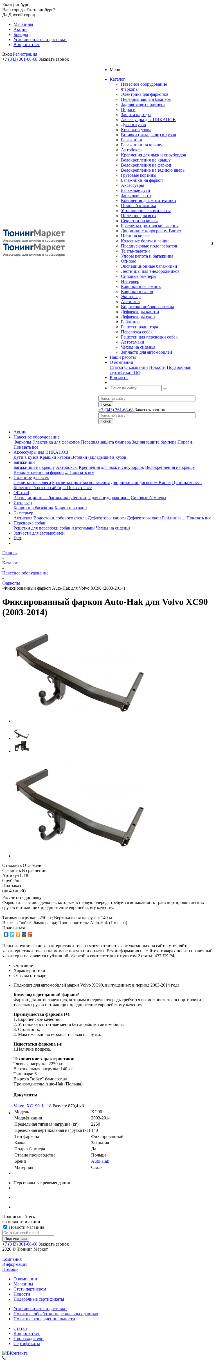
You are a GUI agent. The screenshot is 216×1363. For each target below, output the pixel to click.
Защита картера (136, 114)
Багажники (131, 139)
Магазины (23, 1284)
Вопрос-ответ (27, 1333)
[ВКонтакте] (6, 934)
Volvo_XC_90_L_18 (32, 1105)
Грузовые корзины (138, 175)
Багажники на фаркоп (142, 180)
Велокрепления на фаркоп (146, 165)
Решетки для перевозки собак (149, 337)
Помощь (10, 1269)
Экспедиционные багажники (149, 266)
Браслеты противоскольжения (150, 225)
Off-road (128, 261)
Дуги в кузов (133, 124)
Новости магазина (26, 1227)
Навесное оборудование (144, 84)
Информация (14, 1264)
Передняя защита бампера (146, 99)
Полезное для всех (138, 215)
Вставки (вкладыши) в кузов (148, 134)
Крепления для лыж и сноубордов (153, 155)
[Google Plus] (30, 934)
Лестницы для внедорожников (150, 271)
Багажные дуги (135, 190)
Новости (157, 367)
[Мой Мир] (24, 934)
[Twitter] (12, 934)
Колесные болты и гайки (145, 240)
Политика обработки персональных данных (56, 1313)
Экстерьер (131, 296)
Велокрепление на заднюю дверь (152, 170)
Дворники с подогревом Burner (151, 230)
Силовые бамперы (138, 276)
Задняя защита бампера (143, 104)
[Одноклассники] (18, 934)
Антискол (130, 301)
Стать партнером (30, 1289)
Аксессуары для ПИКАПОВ (148, 119)
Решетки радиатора (139, 326)
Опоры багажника (138, 205)
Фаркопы (130, 89)
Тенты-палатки (135, 251)
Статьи (116, 367)
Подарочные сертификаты (39, 1299)
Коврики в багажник (141, 286)
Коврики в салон (137, 291)
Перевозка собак (137, 332)
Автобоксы (132, 149)
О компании (136, 367)
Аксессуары (132, 185)
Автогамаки (132, 342)
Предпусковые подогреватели (150, 246)
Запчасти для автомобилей (146, 352)
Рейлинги (130, 321)
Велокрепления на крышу (146, 160)
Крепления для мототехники (148, 200)
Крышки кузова (136, 129)
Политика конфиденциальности (44, 1318)
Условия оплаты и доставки (40, 1308)
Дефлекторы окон (138, 316)
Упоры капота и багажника (147, 256)
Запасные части (136, 195)
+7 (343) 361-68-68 (19, 59)
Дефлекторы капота (140, 311)
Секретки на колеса (139, 220)
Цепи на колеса (135, 235)
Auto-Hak (100, 1161)
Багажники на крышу (141, 144)
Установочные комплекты (146, 210)
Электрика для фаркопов (144, 94)
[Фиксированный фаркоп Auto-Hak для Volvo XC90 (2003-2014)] (80, 721)
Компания (12, 1259)
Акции (20, 432)
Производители (29, 1338)
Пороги (128, 109)
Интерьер (130, 281)
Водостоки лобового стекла (147, 306)
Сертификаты (27, 1343)
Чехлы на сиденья (138, 347)
